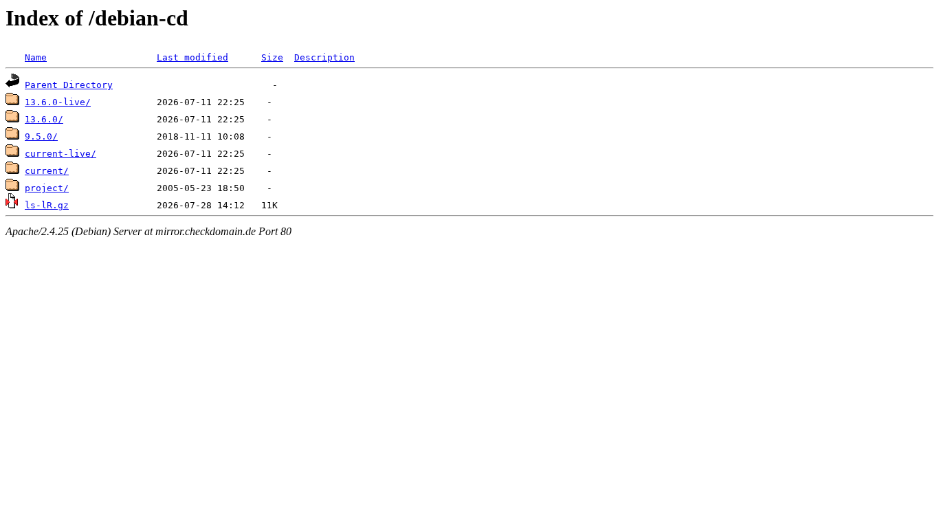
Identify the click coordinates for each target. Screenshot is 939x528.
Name (36, 57)
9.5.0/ (41, 136)
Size (272, 57)
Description (324, 57)
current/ (47, 171)
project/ (47, 188)
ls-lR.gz (47, 205)
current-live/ (60, 153)
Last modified (192, 57)
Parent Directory (69, 85)
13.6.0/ (44, 119)
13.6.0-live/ (58, 102)
